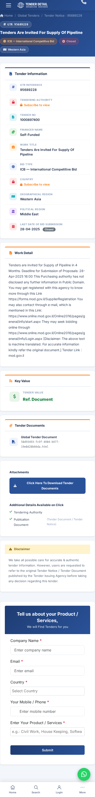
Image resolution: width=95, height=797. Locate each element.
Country (18, 682)
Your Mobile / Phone (29, 702)
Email (16, 661)
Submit (47, 750)
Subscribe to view (37, 105)
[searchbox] (47, 691)
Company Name (26, 640)
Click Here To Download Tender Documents (50, 485)
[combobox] (47, 691)
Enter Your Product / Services (37, 722)
